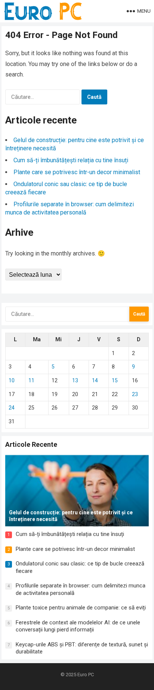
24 (12, 408)
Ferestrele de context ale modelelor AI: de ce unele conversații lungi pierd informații (78, 626)
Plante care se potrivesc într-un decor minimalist (76, 172)
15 (115, 380)
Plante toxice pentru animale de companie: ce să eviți (81, 607)
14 (95, 380)
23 (135, 394)
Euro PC (85, 674)
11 (31, 380)
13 (75, 380)
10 (12, 380)
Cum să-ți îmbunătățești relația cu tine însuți (70, 160)
